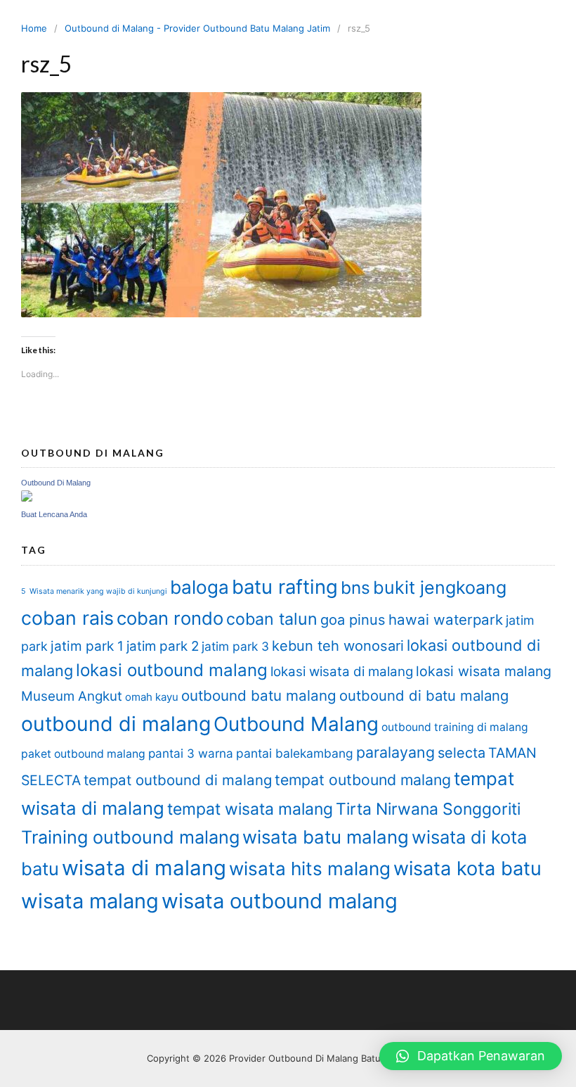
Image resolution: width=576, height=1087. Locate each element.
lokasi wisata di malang (341, 671)
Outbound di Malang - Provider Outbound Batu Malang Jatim (197, 28)
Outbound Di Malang (56, 482)
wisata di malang (144, 868)
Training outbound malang (130, 837)
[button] (470, 1056)
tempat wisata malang (250, 809)
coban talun (272, 619)
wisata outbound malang (280, 901)
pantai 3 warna (190, 753)
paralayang (395, 752)
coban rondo (170, 618)
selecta (461, 752)
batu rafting (285, 587)
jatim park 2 (162, 646)
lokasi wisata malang (483, 671)
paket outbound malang (83, 754)
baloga (199, 587)
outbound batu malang (258, 695)
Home (34, 28)
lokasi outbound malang (172, 670)
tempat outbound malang (363, 779)
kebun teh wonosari (338, 645)
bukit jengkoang (439, 587)
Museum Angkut (71, 696)
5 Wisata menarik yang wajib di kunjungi (94, 591)
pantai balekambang (294, 753)
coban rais (67, 617)
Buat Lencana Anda (54, 514)
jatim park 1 (87, 646)
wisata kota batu (467, 868)
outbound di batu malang (424, 695)
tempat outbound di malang (178, 780)
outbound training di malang (454, 727)
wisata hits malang (310, 868)
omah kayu (151, 697)
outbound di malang (116, 723)
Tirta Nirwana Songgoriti (428, 809)
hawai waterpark (445, 619)
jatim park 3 (235, 646)
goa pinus (353, 619)
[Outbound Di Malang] (26, 498)
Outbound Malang (296, 724)
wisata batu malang (325, 837)
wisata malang (90, 901)
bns (355, 587)
